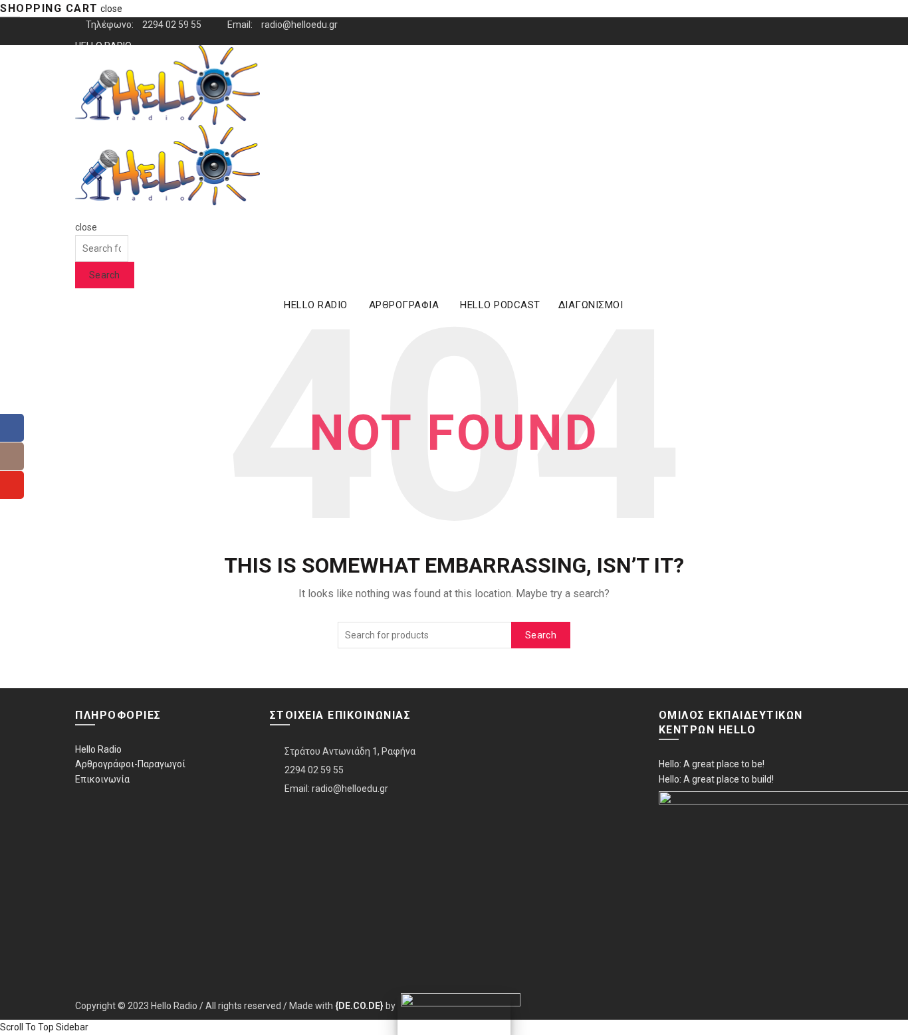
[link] (359, 1005)
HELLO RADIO (316, 305)
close (111, 8)
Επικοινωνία (102, 779)
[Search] (79, 212)
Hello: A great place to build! (716, 779)
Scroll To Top (27, 1027)
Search (104, 275)
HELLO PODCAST (500, 305)
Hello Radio (98, 749)
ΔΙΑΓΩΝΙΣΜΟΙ (591, 305)
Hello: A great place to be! (711, 764)
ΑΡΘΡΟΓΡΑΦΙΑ (404, 305)
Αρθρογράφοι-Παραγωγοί (130, 764)
